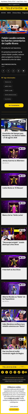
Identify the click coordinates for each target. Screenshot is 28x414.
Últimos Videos (16, 13)
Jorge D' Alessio (20, 1)
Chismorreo (8, 82)
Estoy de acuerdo (14, 409)
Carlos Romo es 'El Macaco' (12, 188)
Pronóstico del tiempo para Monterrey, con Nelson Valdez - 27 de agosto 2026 (14, 135)
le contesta (8, 99)
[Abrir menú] (2, 8)
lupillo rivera (8, 86)
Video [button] (15, 27)
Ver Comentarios (14, 105)
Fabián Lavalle (8, 90)
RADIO (9, 13)
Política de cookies (14, 398)
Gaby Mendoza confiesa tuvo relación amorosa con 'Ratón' (13, 325)
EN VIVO (3, 13)
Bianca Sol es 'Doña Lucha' (12, 215)
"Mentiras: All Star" (11, 1)
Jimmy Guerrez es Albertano (13, 160)
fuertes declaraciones (10, 94)
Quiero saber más (14, 406)
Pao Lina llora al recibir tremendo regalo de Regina (13, 352)
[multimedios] (14, 4)
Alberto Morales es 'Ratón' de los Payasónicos (13, 298)
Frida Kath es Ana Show (11, 269)
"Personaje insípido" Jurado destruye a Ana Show (13, 243)
